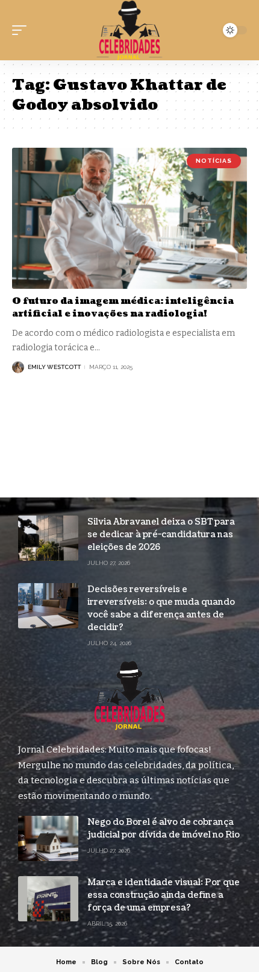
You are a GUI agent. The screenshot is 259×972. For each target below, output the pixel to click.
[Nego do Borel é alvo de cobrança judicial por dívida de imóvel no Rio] (48, 838)
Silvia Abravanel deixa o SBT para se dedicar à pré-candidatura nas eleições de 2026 (161, 534)
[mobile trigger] (22, 30)
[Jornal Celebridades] (129, 30)
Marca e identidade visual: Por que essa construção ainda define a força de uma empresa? (163, 895)
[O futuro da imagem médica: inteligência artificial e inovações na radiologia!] (129, 218)
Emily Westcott (54, 367)
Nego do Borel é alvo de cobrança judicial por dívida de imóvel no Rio (163, 828)
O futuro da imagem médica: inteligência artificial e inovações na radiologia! (123, 307)
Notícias (214, 160)
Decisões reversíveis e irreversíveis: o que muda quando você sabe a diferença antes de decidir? (161, 608)
